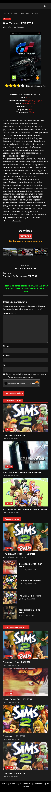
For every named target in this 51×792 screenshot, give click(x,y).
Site (5, 365)
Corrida (29, 106)
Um (30, 109)
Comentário (9, 313)
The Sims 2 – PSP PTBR (25, 418)
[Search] (45, 6)
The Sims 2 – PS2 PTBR (10, 582)
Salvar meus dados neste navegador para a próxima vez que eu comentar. (26, 375)
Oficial (31, 112)
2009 (28, 97)
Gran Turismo (28, 103)
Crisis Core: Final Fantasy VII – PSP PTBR (25, 455)
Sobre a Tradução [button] (13, 221)
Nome (6, 346)
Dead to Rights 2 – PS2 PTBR (10, 612)
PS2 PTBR (9, 548)
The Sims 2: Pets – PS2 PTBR (25, 537)
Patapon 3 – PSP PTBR (25, 267)
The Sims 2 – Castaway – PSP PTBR (20, 274)
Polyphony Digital (33, 100)
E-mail (6, 355)
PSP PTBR (7, 19)
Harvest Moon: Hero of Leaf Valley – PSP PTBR (25, 492)
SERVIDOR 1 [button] (25, 236)
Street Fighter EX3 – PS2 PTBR (10, 567)
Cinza (5, 27)
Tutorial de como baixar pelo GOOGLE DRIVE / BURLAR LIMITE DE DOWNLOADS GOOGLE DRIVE (25, 288)
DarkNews (38, 783)
